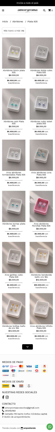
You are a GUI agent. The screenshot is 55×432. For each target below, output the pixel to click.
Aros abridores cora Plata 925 (41, 173)
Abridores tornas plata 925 (13, 225)
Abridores (18, 21)
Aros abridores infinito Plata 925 (41, 327)
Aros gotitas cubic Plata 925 (14, 276)
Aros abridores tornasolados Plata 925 (13, 173)
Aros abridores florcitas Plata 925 (41, 225)
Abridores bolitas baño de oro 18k (13, 327)
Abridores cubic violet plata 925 (41, 122)
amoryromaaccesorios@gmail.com (21, 408)
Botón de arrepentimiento (17, 417)
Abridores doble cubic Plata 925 (41, 71)
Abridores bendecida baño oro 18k (41, 276)
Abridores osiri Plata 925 (14, 122)
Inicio (5, 21)
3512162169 (10, 411)
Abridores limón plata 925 (14, 71)
